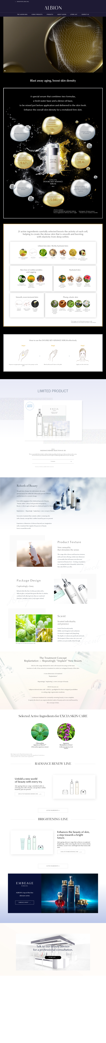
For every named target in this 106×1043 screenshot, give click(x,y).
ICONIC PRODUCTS (37, 14)
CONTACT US (85, 14)
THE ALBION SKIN (22, 14)
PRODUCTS (50, 14)
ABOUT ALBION (61, 14)
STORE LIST (73, 14)
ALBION (53, 7)
